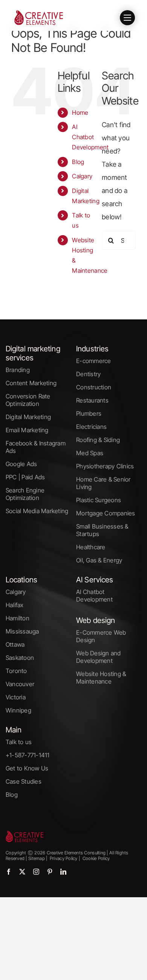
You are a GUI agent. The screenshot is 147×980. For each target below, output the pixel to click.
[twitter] (22, 872)
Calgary (82, 176)
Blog (78, 162)
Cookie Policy (96, 858)
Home (80, 112)
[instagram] (36, 872)
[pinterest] (50, 872)
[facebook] (9, 872)
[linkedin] (63, 872)
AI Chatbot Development (90, 137)
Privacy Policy (63, 858)
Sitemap (36, 858)
